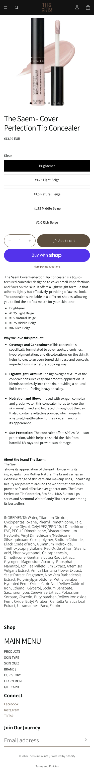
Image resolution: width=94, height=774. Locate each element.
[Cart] (87, 7)
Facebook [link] (11, 704)
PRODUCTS (12, 651)
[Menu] (6, 7)
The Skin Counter (38, 756)
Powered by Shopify (62, 756)
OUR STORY (12, 675)
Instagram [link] (11, 710)
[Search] (16, 7)
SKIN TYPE (11, 657)
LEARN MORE (13, 681)
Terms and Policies (47, 766)
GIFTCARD (11, 687)
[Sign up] (84, 740)
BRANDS (10, 669)
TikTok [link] (9, 715)
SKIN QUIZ (11, 663)
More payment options (47, 266)
